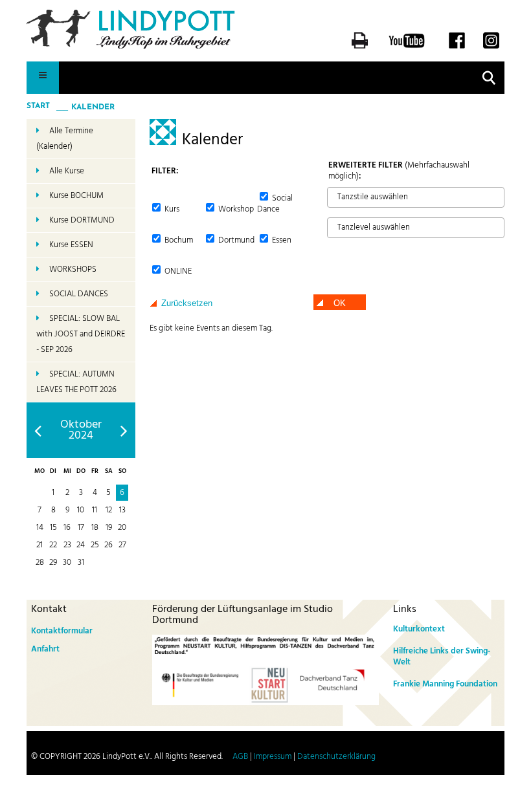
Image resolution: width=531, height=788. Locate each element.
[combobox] (415, 197)
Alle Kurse (66, 171)
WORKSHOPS (72, 269)
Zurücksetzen (186, 303)
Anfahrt (45, 649)
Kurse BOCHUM (76, 195)
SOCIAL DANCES (78, 294)
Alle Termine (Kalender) (64, 138)
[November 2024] (124, 431)
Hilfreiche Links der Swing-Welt (442, 656)
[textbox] (334, 196)
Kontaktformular (62, 631)
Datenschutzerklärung (336, 756)
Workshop (235, 209)
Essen (280, 240)
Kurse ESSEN (71, 245)
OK (339, 303)
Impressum (272, 756)
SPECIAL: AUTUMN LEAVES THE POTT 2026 (76, 382)
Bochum (178, 240)
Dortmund (235, 240)
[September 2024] (37, 431)
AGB (240, 756)
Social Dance (275, 204)
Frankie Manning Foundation (445, 684)
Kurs (171, 209)
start (38, 106)
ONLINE (177, 271)
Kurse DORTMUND (82, 220)
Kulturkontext (419, 629)
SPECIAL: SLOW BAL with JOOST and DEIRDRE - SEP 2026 (80, 334)
